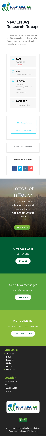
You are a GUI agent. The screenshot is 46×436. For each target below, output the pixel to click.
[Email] (30, 168)
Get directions (23, 333)
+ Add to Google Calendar (24, 123)
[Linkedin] (25, 168)
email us (23, 297)
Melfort (9, 363)
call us (23, 261)
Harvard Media (27, 431)
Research (10, 360)
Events (9, 366)
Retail (8, 357)
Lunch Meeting (24, 105)
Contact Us (22, 227)
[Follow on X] (25, 420)
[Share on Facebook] (14, 168)
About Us (10, 354)
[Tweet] (20, 168)
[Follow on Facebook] (21, 420)
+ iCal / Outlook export (23, 130)
